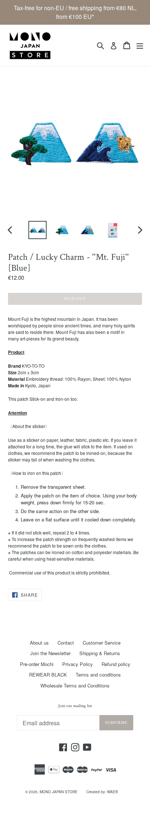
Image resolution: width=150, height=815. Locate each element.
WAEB (112, 791)
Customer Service (102, 642)
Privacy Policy (77, 664)
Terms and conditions (98, 674)
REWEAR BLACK (48, 674)
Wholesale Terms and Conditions (75, 685)
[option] (37, 230)
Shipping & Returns (99, 653)
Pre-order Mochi (37, 664)
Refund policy (116, 664)
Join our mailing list (75, 706)
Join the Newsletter (50, 653)
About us (39, 642)
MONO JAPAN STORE (59, 791)
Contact (66, 642)
